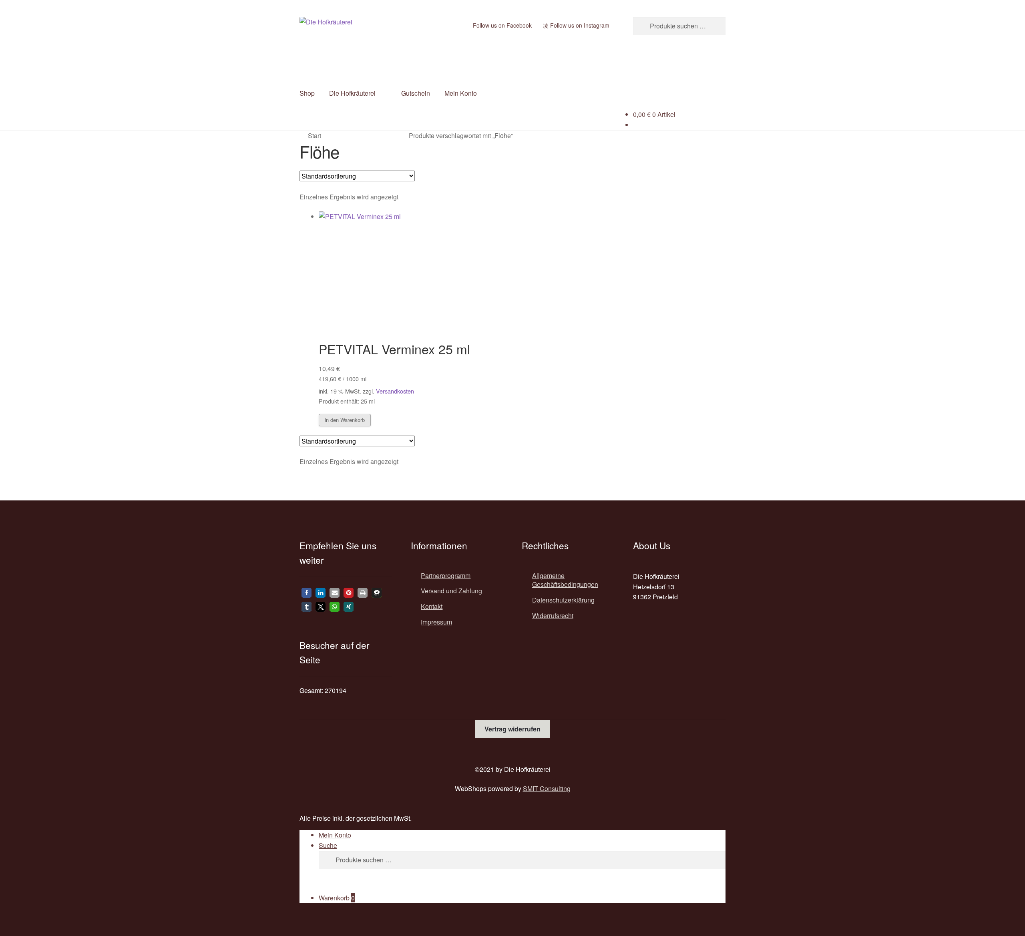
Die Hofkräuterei (352, 93)
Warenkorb (337, 897)
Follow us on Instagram (579, 25)
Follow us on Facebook (501, 25)
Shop (307, 93)
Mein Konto (460, 93)
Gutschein (415, 93)
